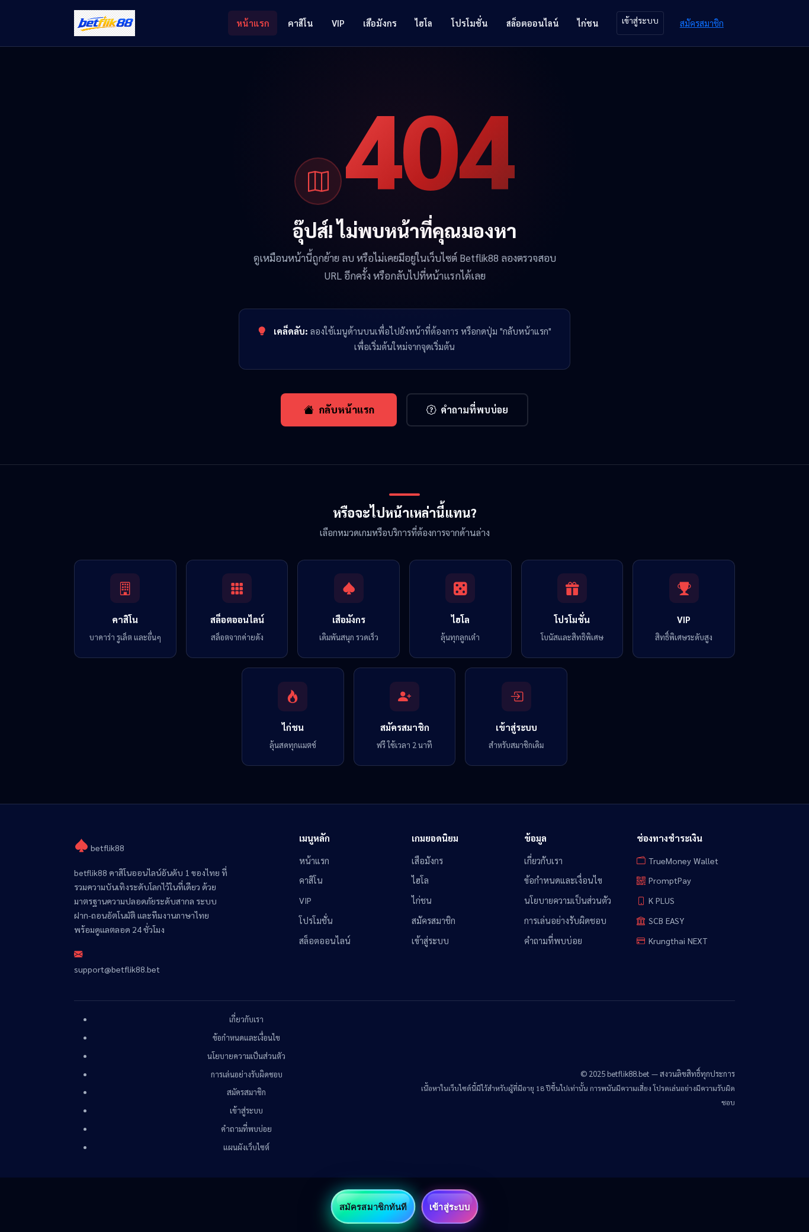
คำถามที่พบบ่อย (474, 409)
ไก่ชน (588, 22)
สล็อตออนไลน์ (532, 22)
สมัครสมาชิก (702, 22)
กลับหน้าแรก (346, 409)
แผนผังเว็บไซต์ (246, 1147)
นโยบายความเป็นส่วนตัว (567, 900)
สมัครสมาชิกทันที (373, 1206)
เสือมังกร (380, 22)
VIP (338, 22)
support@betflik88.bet (117, 969)
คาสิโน (300, 22)
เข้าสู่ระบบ (640, 20)
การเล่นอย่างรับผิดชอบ (565, 920)
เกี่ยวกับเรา (543, 860)
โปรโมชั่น (469, 22)
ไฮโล (423, 22)
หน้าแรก (252, 22)
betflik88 (106, 847)
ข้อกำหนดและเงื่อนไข (563, 880)
